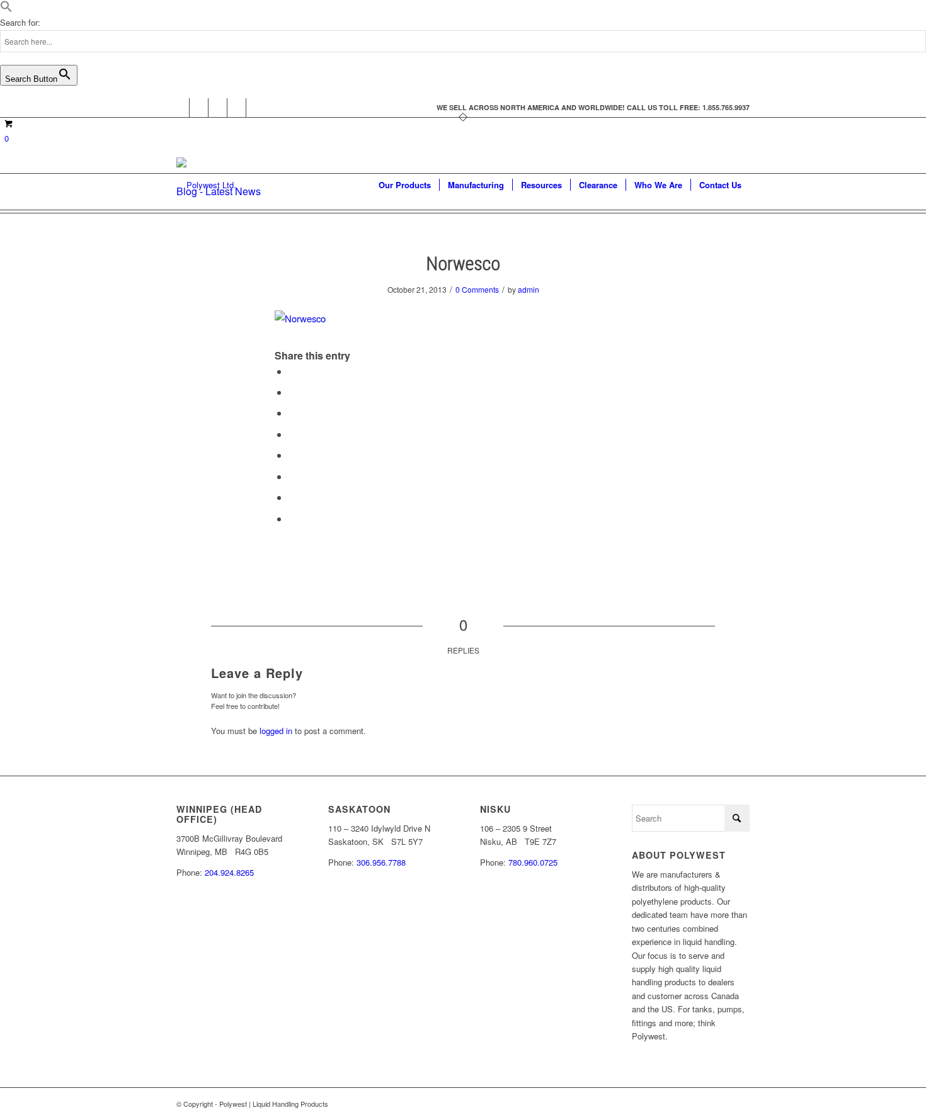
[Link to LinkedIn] (236, 107)
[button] (6, 9)
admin (528, 289)
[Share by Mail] (292, 518)
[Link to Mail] (255, 107)
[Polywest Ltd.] (206, 185)
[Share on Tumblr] (292, 454)
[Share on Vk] (292, 476)
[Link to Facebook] (180, 107)
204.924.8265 (229, 872)
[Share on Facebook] (292, 371)
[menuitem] (404, 185)
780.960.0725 (532, 862)
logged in (276, 731)
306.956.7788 (381, 862)
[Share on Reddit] (292, 497)
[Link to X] (199, 107)
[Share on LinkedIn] (292, 434)
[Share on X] (292, 392)
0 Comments (477, 289)
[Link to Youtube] (218, 107)
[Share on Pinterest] (292, 412)
